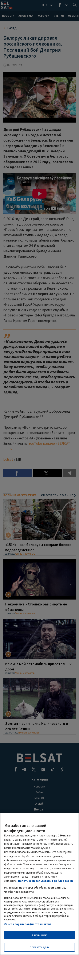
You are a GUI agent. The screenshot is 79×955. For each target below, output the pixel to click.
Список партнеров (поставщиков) (27, 924)
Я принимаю (39, 935)
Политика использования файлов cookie (46, 881)
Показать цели (39, 947)
